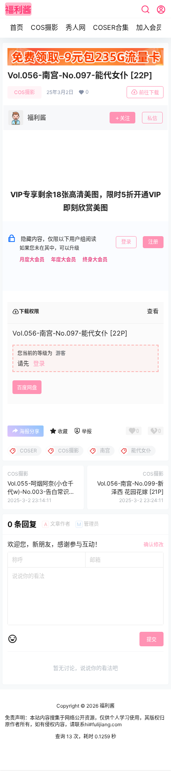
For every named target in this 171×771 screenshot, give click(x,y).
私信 (152, 118)
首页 (16, 27)
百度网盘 (27, 387)
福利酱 (106, 706)
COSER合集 (111, 27)
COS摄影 (44, 27)
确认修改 (154, 544)
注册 (153, 242)
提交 (151, 639)
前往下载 (149, 92)
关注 (125, 118)
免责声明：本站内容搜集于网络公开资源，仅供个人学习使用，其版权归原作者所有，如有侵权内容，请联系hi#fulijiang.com (84, 721)
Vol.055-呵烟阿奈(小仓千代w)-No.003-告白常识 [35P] (40, 491)
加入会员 (149, 27)
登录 (126, 242)
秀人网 (76, 27)
